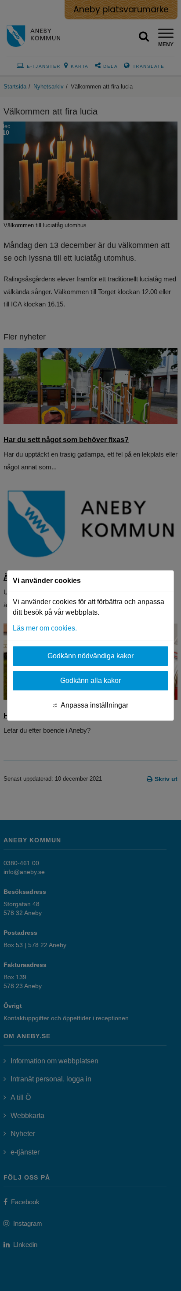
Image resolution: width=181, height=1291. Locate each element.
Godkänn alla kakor (90, 680)
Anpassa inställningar (94, 705)
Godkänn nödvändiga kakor (90, 656)
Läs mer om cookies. (45, 628)
